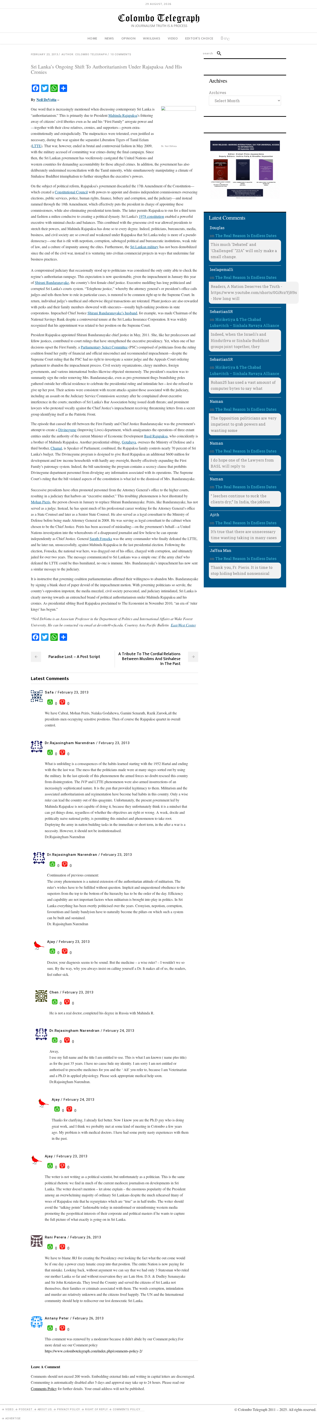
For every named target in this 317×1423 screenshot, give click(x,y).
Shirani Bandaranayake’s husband (112, 312)
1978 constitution (151, 216)
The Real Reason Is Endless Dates (245, 235)
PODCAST (25, 1409)
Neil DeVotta (46, 99)
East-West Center (183, 624)
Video (9, 1409)
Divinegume (67, 429)
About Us (45, 1409)
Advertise (13, 1418)
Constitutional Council (71, 191)
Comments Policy (126, 1409)
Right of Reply (96, 1409)
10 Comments (120, 54)
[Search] (217, 53)
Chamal (56, 448)
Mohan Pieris (40, 501)
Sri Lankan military (144, 246)
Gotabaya (129, 442)
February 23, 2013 (44, 54)
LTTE (36, 145)
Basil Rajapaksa (156, 435)
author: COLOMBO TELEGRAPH (84, 54)
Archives (217, 92)
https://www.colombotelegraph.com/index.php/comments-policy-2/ (93, 1350)
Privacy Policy (68, 1409)
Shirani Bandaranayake (52, 282)
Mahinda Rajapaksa (122, 115)
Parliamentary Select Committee (104, 347)
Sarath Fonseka (101, 538)
